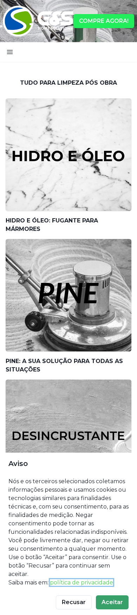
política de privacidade (81, 582)
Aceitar (112, 602)
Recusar (74, 602)
